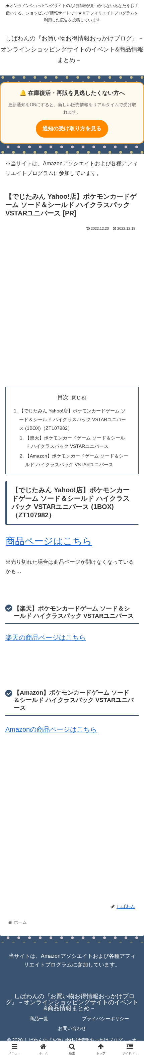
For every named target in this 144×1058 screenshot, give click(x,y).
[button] (130, 734)
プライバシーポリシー (105, 1018)
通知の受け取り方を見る (72, 128)
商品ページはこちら (49, 541)
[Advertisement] (72, 307)
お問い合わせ (72, 1028)
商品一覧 (38, 1018)
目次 (63, 397)
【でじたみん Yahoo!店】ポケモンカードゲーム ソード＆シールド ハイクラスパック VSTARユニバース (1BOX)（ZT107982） (72, 419)
